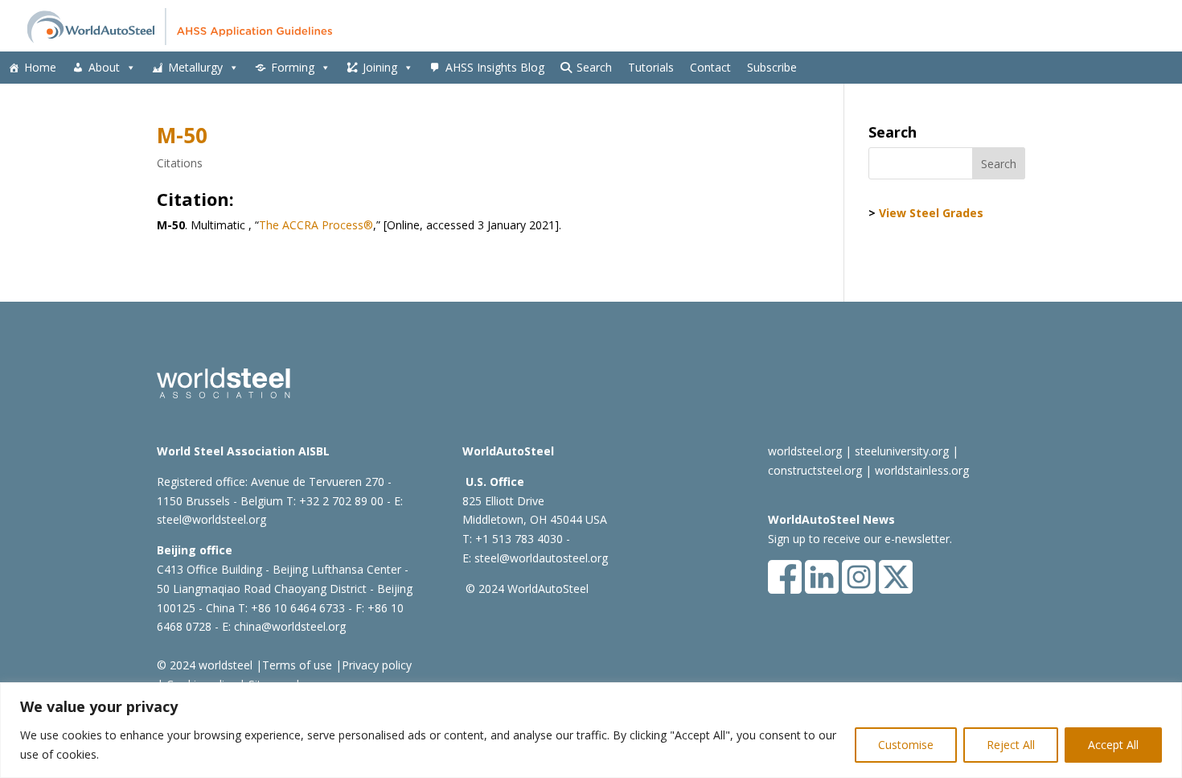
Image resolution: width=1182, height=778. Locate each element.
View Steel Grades (931, 212)
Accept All (1113, 744)
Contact (710, 67)
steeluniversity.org (902, 451)
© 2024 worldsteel (204, 665)
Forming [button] (292, 67)
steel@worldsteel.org (211, 519)
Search (594, 67)
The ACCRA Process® (316, 225)
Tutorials (651, 67)
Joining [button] (380, 67)
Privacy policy (377, 665)
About (104, 67)
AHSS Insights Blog (494, 67)
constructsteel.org (815, 470)
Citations (180, 163)
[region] (591, 730)
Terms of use (297, 665)
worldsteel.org (805, 451)
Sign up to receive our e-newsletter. (860, 538)
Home (40, 67)
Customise (906, 744)
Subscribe (772, 67)
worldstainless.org (922, 470)
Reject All (1011, 744)
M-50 (182, 135)
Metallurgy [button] (195, 67)
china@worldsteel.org (290, 626)
